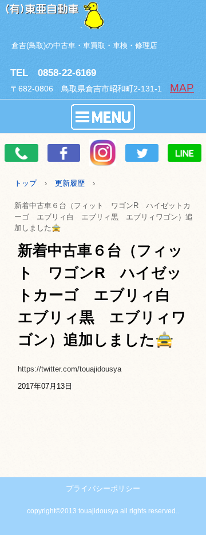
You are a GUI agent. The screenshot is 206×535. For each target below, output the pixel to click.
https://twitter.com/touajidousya (69, 369)
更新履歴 (70, 183)
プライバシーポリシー (103, 488)
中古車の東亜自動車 (103, 14)
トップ (25, 183)
